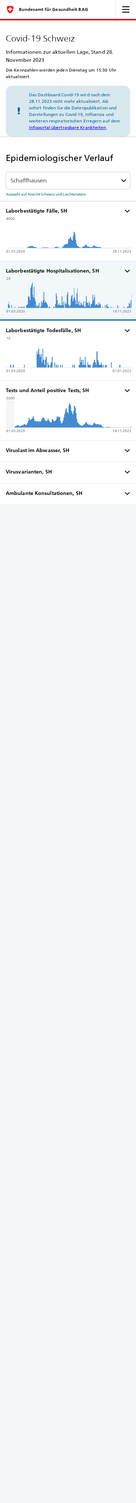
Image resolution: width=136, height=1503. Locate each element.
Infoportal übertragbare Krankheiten (67, 127)
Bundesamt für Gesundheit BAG (53, 9)
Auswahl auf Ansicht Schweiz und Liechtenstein (46, 194)
